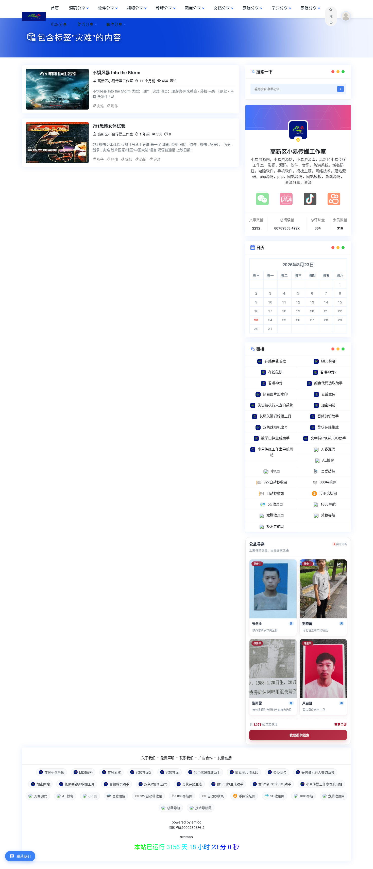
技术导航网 (275, 526)
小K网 (275, 471)
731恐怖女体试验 (109, 125)
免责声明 (167, 757)
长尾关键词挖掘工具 (275, 415)
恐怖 (142, 159)
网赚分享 (251, 8)
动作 (114, 105)
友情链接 (224, 757)
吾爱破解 (328, 471)
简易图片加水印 (275, 394)
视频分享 (135, 8)
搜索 (331, 19)
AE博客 (328, 460)
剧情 (114, 159)
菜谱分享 (85, 24)
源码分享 (77, 8)
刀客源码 (328, 448)
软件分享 (106, 8)
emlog (196, 822)
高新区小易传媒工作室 (298, 151)
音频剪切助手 (328, 415)
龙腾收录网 (275, 514)
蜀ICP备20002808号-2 (186, 827)
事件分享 (114, 24)
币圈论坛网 (328, 493)
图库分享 (193, 8)
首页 (55, 8)
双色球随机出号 (275, 427)
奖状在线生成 (328, 427)
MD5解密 (328, 360)
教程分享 (164, 8)
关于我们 (148, 757)
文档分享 (222, 8)
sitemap (186, 836)
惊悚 (128, 159)
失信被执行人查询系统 (275, 404)
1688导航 (328, 504)
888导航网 (328, 481)
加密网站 (328, 404)
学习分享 (280, 8)
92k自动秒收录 (275, 481)
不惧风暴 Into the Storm (116, 72)
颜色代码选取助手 (328, 382)
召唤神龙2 (328, 371)
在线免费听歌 (275, 360)
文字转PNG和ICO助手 (328, 437)
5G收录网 (275, 504)
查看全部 (340, 724)
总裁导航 (328, 514)
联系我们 (186, 757)
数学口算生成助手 (275, 437)
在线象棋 (275, 371)
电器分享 (59, 24)
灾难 (100, 105)
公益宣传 (328, 394)
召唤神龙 (275, 382)
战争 (100, 159)
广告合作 (205, 757)
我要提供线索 (299, 735)
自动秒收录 (275, 493)
